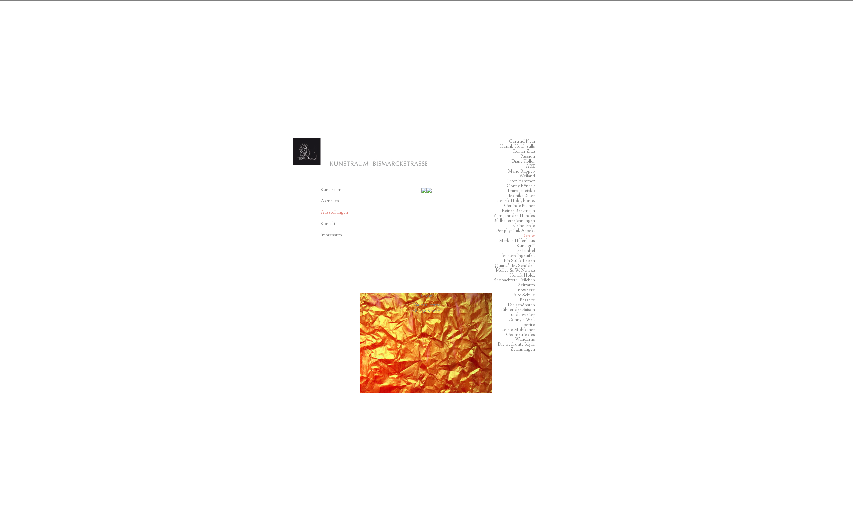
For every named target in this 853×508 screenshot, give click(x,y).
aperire (528, 325)
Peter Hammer (521, 181)
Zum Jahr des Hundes (514, 216)
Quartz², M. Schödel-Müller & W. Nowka (515, 268)
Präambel (526, 251)
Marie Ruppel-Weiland (521, 174)
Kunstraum (331, 190)
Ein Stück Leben (519, 261)
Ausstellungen (334, 213)
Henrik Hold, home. (515, 201)
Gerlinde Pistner (519, 206)
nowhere (526, 290)
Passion (528, 157)
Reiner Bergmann (518, 211)
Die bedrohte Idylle (516, 345)
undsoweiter (523, 315)
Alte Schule (524, 295)
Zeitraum (526, 285)
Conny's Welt (521, 320)
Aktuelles (330, 201)
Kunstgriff (526, 246)
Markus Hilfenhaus (517, 241)
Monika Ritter (522, 196)
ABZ (530, 167)
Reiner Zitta (524, 152)
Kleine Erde (523, 226)
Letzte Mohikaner (518, 330)
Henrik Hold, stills (517, 147)
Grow (529, 236)
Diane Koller (523, 162)
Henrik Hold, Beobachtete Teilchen (514, 278)
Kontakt (330, 224)
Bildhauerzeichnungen (514, 221)
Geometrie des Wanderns (520, 337)
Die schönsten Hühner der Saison (517, 307)
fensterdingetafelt (518, 256)
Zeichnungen (523, 350)
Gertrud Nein (522, 142)
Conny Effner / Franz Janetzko (521, 188)
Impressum (331, 235)
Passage (527, 300)
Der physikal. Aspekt (515, 231)
